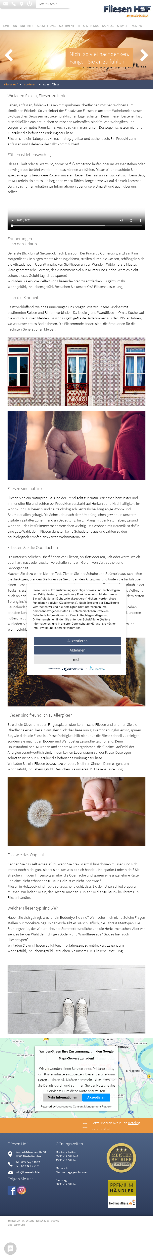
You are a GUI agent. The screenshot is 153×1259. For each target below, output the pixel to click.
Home (6, 26)
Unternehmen (23, 26)
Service (122, 26)
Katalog (108, 26)
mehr (77, 659)
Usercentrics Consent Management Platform (84, 1106)
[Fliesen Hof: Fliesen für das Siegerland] (127, 20)
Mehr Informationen (62, 1097)
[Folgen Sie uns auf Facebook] (12, 1193)
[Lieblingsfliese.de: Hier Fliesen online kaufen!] (122, 1206)
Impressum (14, 1220)
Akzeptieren (96, 1097)
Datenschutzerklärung (36, 1220)
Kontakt (137, 26)
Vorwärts (144, 55)
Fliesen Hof (10, 84)
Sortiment (66, 26)
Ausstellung (46, 26)
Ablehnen (77, 650)
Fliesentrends (88, 26)
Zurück (9, 55)
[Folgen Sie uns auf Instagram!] (21, 1193)
